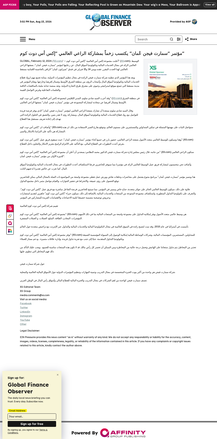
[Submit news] (10, 208)
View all (209, 4)
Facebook (26, 303)
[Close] (57, 374)
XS (122, 60)
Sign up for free (32, 424)
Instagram (26, 315)
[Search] (171, 39)
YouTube (25, 319)
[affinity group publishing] (10, 223)
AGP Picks (9, 4)
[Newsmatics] (10, 230)
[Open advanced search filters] (178, 39)
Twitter (24, 307)
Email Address (17, 410)
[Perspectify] (10, 216)
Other (23, 324)
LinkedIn (25, 311)
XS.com (57, 60)
